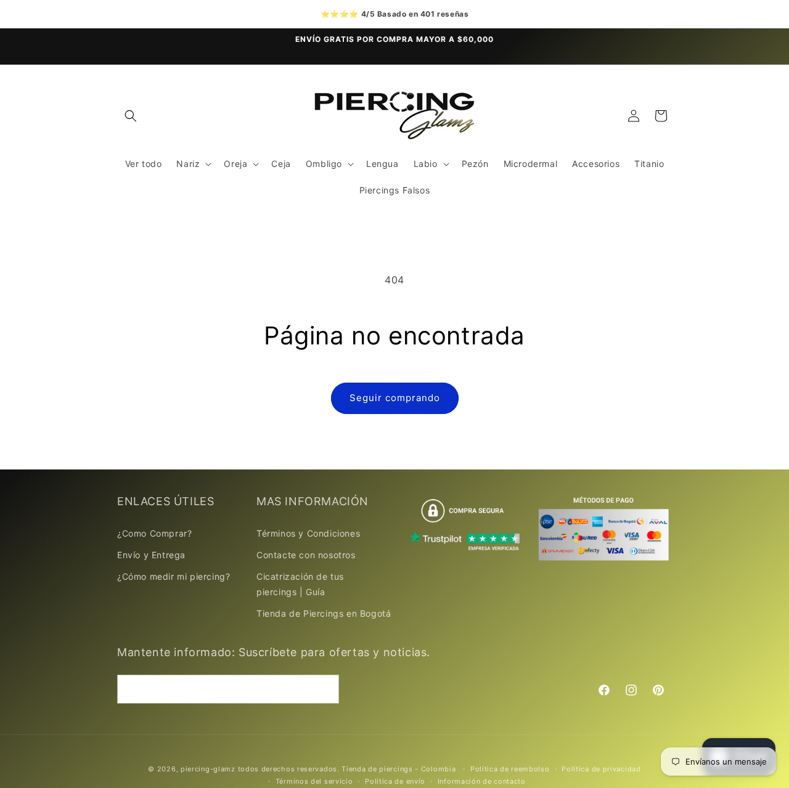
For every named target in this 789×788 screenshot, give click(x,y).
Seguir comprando (395, 398)
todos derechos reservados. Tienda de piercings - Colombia (348, 769)
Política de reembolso (510, 769)
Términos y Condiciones (308, 532)
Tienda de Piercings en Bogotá (323, 613)
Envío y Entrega (151, 554)
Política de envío (395, 781)
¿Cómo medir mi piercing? (173, 576)
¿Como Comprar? (154, 532)
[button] (130, 115)
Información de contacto (482, 781)
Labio (426, 163)
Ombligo (324, 163)
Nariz (188, 163)
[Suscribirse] (324, 689)
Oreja (235, 163)
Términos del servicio (314, 781)
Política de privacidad (601, 769)
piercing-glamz (208, 769)
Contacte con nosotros (306, 554)
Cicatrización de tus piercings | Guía (300, 583)
